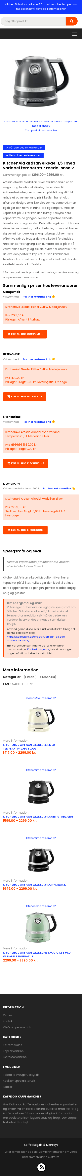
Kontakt (8, 1021)
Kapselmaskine (13, 1051)
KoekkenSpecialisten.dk (19, 1081)
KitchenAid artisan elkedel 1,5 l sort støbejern (38, 817)
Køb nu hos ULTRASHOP (26, 396)
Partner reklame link (37, 297)
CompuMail (11, 292)
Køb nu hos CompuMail (27, 334)
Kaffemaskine (12, 1045)
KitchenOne (11, 484)
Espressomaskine (15, 1057)
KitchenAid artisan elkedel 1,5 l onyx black (34, 885)
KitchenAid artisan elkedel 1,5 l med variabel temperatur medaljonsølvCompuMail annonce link (41, 126)
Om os (7, 1015)
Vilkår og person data (17, 1027)
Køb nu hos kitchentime (27, 463)
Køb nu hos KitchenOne (27, 530)
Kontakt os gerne (38, 649)
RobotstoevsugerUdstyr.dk (21, 1075)
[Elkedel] (30, 677)
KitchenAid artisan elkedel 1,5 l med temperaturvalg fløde (29, 747)
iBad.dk (8, 1087)
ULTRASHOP (11, 354)
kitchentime (12, 417)
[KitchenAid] (47, 677)
